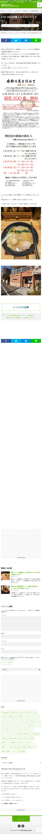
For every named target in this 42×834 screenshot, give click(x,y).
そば (3, 716)
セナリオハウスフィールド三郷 (22, 725)
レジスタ (26, 25)
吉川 (24, 738)
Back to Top (21, 819)
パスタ (4, 729)
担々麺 (14, 747)
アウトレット (34, 716)
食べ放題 (22, 751)
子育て (29, 742)
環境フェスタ (32, 747)
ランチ (23, 729)
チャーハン (37, 725)
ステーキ (37, 721)
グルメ (2, 10)
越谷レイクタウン (12, 751)
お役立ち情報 (34, 10)
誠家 (3, 751)
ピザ (9, 729)
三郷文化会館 (12, 738)
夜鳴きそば (15, 742)
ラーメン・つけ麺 (16, 25)
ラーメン (29, 729)
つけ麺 (9, 716)
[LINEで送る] (36, 40)
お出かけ (25, 10)
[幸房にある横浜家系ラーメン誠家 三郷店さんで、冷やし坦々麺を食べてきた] (5, 589)
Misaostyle (5, 712)
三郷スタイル (27, 734)
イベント (10, 10)
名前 (3, 633)
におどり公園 (17, 716)
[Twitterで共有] (16, 40)
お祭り (28, 712)
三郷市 (4, 738)
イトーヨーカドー (7, 721)
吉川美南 (30, 738)
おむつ (22, 712)
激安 (19, 747)
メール (3, 641)
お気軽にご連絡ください (10, 803)
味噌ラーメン (33, 25)
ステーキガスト (6, 725)
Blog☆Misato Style (26, 830)
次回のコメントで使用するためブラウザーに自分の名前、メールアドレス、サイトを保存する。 (20, 658)
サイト (3, 648)
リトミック (5, 734)
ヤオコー (15, 729)
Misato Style (14, 712)
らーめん (25, 716)
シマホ (30, 721)
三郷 (19, 734)
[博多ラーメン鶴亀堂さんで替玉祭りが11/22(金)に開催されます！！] (5, 575)
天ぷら (23, 742)
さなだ (35, 712)
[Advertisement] (21, 437)
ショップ (17, 10)
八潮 (19, 738)
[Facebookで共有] (6, 40)
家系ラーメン (6, 747)
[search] (39, 669)
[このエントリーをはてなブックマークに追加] (26, 40)
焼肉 (24, 747)
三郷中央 (35, 734)
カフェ (24, 721)
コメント (3, 615)
